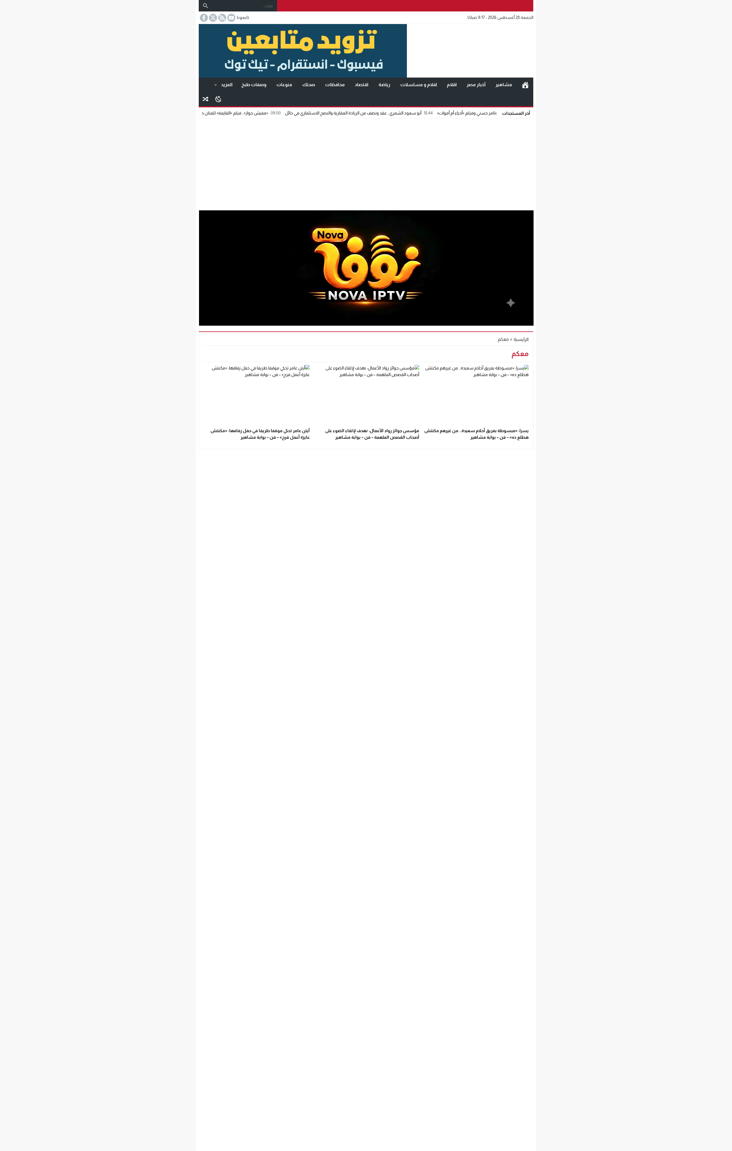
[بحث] (205, 5)
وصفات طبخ (253, 84)
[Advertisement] (366, 163)
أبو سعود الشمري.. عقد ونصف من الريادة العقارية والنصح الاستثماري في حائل (392, 112)
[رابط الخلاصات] (221, 18)
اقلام (452, 84)
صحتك (308, 84)
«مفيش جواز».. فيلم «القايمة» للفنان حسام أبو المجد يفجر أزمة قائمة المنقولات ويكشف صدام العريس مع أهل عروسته (204, 112)
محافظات (335, 84)
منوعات (284, 84)
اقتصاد (361, 84)
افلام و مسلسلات (418, 84)
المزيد (226, 84)
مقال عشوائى (205, 99)
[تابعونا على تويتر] (212, 18)
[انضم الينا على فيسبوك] (203, 18)
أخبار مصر (476, 84)
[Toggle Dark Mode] (218, 99)
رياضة (384, 84)
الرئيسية (525, 84)
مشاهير (504, 84)
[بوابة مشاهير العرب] (470, 51)
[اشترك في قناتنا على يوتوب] (230, 18)
